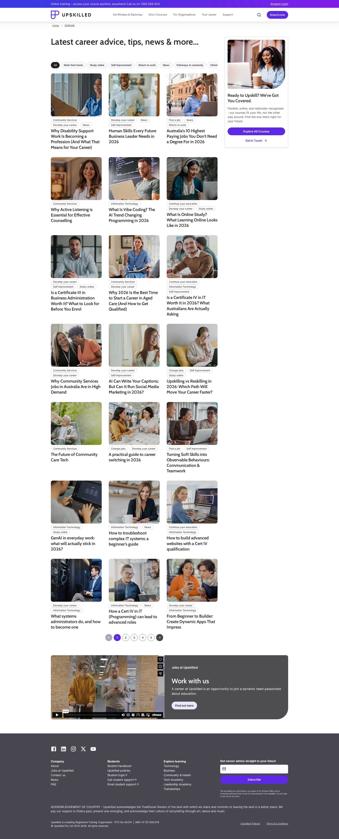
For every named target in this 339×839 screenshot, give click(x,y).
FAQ (53, 784)
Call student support (120, 779)
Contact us (58, 775)
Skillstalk (70, 25)
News (54, 779)
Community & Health (177, 775)
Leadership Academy (177, 784)
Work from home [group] (73, 65)
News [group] (166, 65)
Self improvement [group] (121, 65)
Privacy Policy (268, 791)
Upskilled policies (118, 770)
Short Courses (158, 14)
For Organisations (184, 14)
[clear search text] (259, 15)
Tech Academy (173, 779)
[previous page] (108, 637)
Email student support (121, 784)
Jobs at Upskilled (62, 770)
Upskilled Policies (250, 823)
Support (228, 14)
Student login (279, 4)
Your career (209, 14)
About (55, 766)
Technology (171, 766)
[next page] (159, 637)
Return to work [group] (147, 65)
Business (169, 770)
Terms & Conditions (277, 823)
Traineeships (172, 789)
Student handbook (119, 766)
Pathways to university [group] (190, 65)
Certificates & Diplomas (127, 14)
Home (55, 25)
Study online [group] (97, 65)
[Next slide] (218, 65)
